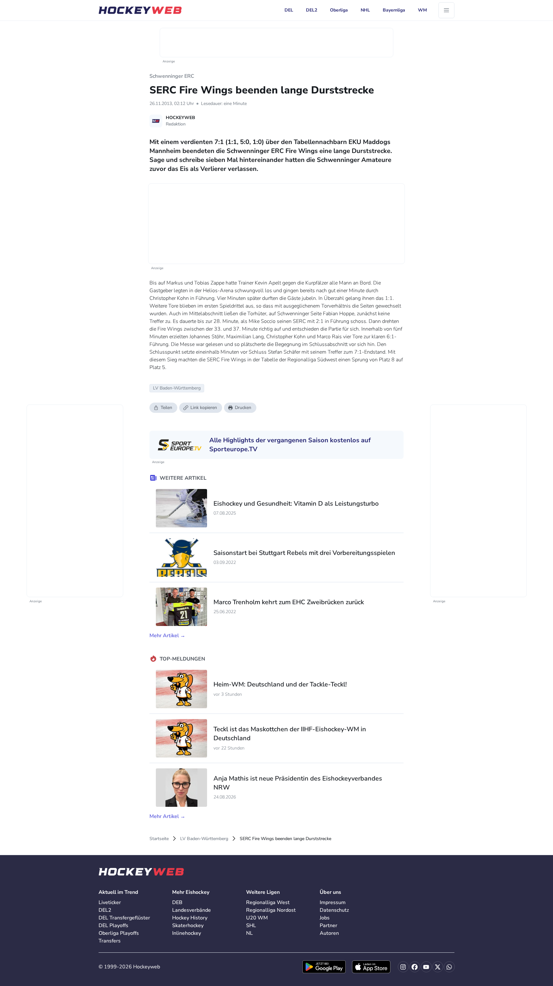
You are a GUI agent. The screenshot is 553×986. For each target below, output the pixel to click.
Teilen (166, 408)
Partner (328, 925)
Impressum (333, 902)
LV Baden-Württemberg (204, 839)
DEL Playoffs (113, 925)
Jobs (325, 917)
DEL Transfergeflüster (124, 917)
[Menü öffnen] (446, 10)
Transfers (110, 940)
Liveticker (110, 902)
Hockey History (189, 917)
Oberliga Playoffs (119, 933)
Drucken (243, 408)
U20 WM (257, 917)
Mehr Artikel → (167, 635)
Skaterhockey (188, 925)
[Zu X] (438, 967)
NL (249, 933)
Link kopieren (203, 408)
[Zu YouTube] (426, 967)
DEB (177, 902)
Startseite (159, 839)
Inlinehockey (186, 933)
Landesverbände (191, 910)
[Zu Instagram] (403, 967)
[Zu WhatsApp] (449, 967)
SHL (251, 925)
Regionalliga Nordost (271, 910)
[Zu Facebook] (415, 967)
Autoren (329, 933)
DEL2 (105, 910)
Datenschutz (334, 910)
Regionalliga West (268, 902)
